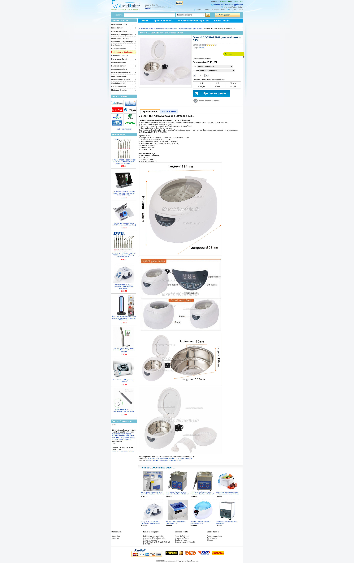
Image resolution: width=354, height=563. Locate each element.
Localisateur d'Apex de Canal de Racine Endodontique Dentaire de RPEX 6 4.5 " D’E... (124, 193)
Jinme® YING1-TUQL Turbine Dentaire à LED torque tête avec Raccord (124, 349)
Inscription (115, 538)
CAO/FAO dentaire (118, 87)
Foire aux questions (214, 536)
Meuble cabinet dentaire (120, 80)
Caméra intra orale (118, 49)
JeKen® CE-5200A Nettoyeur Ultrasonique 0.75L (200, 522)
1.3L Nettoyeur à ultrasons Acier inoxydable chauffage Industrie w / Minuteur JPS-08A (202, 493)
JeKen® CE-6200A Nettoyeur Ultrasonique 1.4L (176, 522)
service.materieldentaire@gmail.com (228, 5)
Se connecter (225, 2)
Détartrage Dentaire (119, 31)
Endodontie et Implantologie (122, 42)
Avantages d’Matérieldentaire (154, 538)
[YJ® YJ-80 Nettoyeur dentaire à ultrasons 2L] (228, 510)
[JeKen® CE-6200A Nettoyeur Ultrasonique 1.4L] (178, 510)
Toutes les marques (123, 129)
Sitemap (144, 24)
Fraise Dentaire (117, 28)
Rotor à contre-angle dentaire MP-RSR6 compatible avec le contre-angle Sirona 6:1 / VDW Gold (123, 444)
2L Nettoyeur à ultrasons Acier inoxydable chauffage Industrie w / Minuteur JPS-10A (177, 493)
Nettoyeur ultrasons (170, 28)
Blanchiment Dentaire (119, 59)
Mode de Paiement (182, 536)
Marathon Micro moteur (120, 38)
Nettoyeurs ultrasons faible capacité (190, 28)
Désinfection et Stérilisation (122, 52)
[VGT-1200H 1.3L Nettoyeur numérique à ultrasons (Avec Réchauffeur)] (123, 273)
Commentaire (212, 538)
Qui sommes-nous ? (150, 540)
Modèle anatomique (119, 76)
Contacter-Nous (181, 540)
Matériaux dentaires (119, 90)
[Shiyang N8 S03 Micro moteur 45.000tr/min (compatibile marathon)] (123, 212)
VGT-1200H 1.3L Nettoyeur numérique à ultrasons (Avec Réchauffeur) (123, 286)
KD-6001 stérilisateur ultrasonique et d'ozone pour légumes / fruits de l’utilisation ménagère (227, 493)
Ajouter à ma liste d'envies (209, 100)
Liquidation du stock (163, 20)
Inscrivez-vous (238, 2)
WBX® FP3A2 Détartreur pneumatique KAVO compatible (124, 410)
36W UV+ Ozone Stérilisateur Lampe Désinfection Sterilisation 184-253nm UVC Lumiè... (123, 318)
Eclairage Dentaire (118, 62)
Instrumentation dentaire (121, 73)
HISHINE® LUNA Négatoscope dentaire (123, 380)
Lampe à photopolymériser (121, 35)
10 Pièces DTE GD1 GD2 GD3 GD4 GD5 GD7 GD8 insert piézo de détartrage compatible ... (124, 161)
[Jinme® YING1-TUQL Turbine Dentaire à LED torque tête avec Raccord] (123, 337)
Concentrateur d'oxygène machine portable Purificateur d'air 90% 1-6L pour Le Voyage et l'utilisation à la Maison (123, 426)
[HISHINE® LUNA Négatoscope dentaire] (123, 368)
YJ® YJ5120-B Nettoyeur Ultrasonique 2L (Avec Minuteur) (170, 459)
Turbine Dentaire (222, 20)
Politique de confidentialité (153, 536)
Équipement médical (119, 69)
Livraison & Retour (182, 538)
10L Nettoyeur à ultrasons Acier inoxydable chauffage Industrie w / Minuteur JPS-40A (152, 493)
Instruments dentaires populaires (193, 20)
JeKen (201, 48)
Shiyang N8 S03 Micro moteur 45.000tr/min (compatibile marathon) (124, 224)
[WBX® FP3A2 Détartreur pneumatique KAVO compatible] (123, 398)
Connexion (115, 536)
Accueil (144, 20)
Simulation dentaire (119, 83)
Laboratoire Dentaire (119, 56)
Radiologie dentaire (119, 66)
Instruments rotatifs (119, 24)
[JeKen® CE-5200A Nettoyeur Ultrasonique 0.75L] (203, 510)
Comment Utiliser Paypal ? (185, 542)
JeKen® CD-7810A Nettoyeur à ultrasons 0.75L (163, 461)
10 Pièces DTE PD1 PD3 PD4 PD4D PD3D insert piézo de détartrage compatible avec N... (124, 254)
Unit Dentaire (116, 45)
